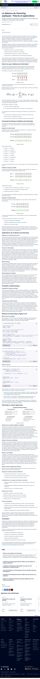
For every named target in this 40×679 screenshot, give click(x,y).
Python (34, 620)
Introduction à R (11, 646)
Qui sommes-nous (4, 620)
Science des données (14, 10)
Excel (34, 629)
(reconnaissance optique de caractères (18, 222)
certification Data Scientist (7, 544)
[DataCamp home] (8, 667)
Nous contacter (3, 630)
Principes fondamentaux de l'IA (20, 642)
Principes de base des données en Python (20, 649)
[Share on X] (12, 590)
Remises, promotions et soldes (27, 625)
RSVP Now (34, 1)
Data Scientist (35, 644)
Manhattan (35, 37)
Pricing (26, 620)
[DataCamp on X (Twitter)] (4, 669)
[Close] (39, 2)
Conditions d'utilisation (7, 676)
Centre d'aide (3, 628)
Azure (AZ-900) (35, 649)
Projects (10, 627)
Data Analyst (35, 641)
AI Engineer (35, 646)
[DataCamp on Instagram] (14, 669)
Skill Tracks (11, 622)
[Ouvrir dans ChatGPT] (31, 24)
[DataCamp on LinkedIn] (8, 669)
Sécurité (2, 676)
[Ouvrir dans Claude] (34, 24)
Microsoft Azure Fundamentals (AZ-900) (19, 655)
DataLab (10, 630)
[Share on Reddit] (10, 590)
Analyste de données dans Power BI (27, 651)
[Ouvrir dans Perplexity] (37, 24)
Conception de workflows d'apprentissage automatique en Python (17, 392)
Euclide (28, 37)
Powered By (31, 345)
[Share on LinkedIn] (5, 590)
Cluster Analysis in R (8, 396)
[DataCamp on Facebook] (1, 669)
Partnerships (3, 627)
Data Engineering (4, 645)
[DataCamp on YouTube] (11, 669)
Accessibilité (22, 674)
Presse (2, 622)
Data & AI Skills (19, 621)
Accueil (3, 10)
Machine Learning (4, 644)
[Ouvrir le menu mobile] (38, 5)
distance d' (25, 37)
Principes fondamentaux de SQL (20, 646)
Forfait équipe (19, 625)
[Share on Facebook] (7, 590)
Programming (3, 647)
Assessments (11, 628)
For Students (27, 622)
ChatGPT (34, 631)
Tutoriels (7, 10)
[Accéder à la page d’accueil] (4, 5)
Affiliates (2, 625)
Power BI (34, 628)
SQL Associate (35, 643)
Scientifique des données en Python (27, 645)
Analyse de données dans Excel (11, 652)
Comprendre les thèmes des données (19, 659)
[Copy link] (3, 590)
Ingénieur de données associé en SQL (28, 654)
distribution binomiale (13, 308)
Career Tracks (11, 620)
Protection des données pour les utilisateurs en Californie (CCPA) (10, 674)
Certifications (11, 625)
